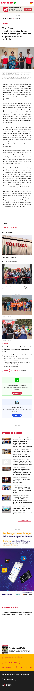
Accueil (4, 18)
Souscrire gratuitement (11, 662)
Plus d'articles (24, 520)
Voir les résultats (15, 370)
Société (17, 18)
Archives (23, 370)
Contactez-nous (8, 679)
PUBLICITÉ (16, 15)
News (10, 18)
